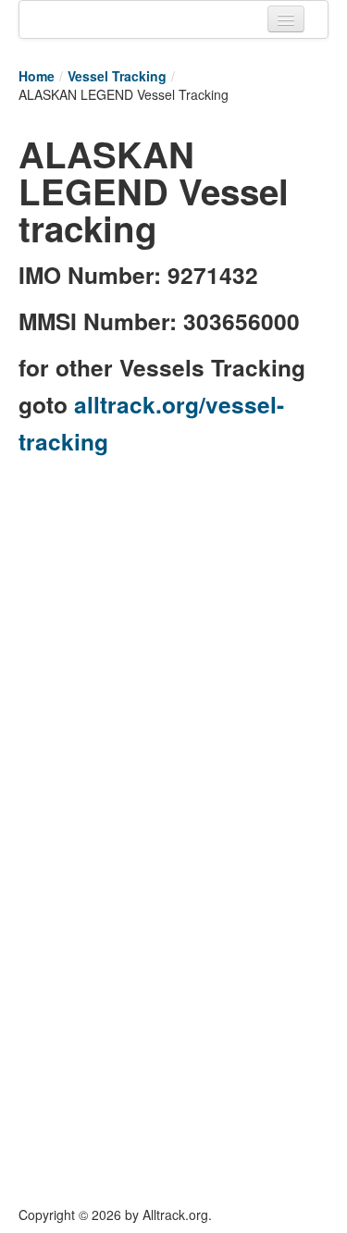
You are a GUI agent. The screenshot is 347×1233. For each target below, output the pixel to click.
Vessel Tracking (117, 76)
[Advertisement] (173, 642)
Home (37, 76)
